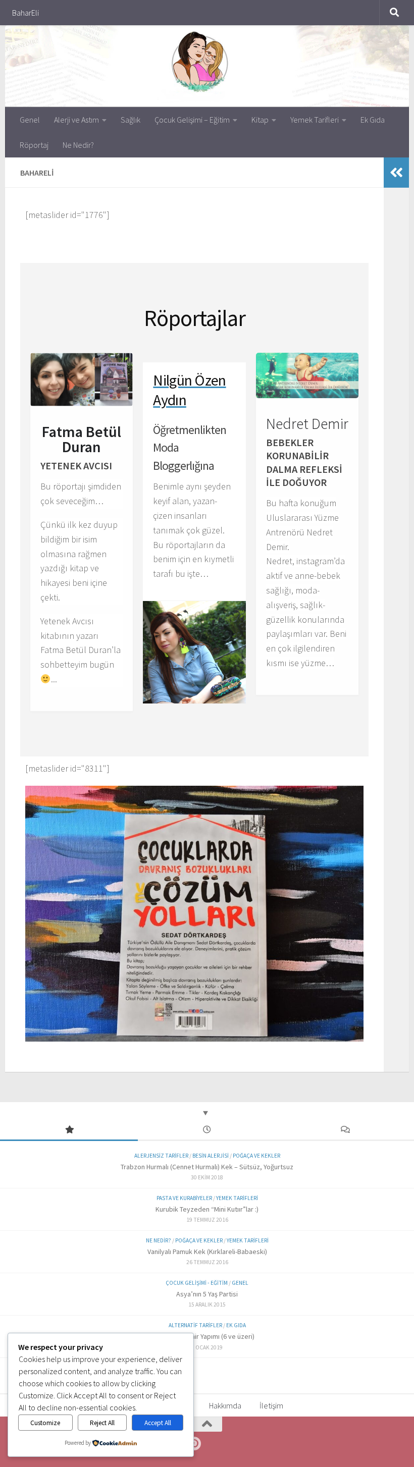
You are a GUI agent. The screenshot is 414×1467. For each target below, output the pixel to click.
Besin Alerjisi (210, 1155)
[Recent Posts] (207, 1130)
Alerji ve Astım (76, 120)
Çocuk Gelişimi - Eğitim (197, 1282)
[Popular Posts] (69, 1130)
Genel (30, 120)
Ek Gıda (372, 120)
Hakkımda (225, 1405)
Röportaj (34, 145)
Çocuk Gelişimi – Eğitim (192, 120)
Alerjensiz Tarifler (161, 1155)
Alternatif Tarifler (195, 1325)
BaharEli (25, 13)
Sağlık (130, 120)
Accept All (157, 1423)
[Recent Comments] (345, 1130)
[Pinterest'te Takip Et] (194, 1444)
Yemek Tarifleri (314, 120)
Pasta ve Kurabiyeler (184, 1198)
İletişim (271, 1405)
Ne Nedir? (78, 145)
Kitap (260, 120)
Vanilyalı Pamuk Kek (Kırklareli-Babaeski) (207, 1251)
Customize (45, 1423)
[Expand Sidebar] (396, 172)
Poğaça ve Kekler (256, 1155)
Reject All (102, 1423)
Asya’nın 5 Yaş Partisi (207, 1293)
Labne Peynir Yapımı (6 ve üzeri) (207, 1336)
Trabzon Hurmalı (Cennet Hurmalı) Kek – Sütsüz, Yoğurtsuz (207, 1166)
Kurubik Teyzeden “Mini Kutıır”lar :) (207, 1209)
